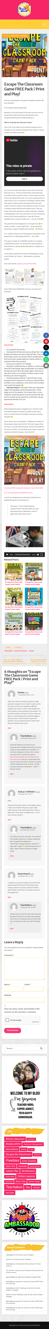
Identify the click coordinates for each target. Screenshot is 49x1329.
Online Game (10, 1176)
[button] (24, 536)
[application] (24, 536)
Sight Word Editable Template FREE (29, 1277)
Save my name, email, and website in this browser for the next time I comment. (21, 1010)
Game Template (29, 1161)
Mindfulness (28, 1171)
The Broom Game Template (25, 1255)
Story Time (20, 1181)
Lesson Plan (12, 1171)
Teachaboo (23, 36)
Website (7, 995)
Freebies (31, 651)
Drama (23, 1149)
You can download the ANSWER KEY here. (18, 493)
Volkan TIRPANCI (27, 791)
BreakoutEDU (8, 651)
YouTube (10, 1192)
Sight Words (9, 1181)
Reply (9, 728)
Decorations (12, 1149)
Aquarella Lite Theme (16, 1325)
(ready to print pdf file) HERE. (26, 264)
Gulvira (8, 1259)
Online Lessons (26, 1176)
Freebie (8, 647)
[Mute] (38, 554)
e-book (31, 1149)
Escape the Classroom (20, 651)
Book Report (31, 1139)
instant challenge (35, 1166)
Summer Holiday (34, 1181)
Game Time (10, 1166)
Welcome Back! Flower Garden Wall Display (38, 661)
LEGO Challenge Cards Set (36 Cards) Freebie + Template (13, 661)
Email (27, 984)
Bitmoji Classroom (15, 1139)
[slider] (22, 554)
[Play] (7, 554)
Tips (27, 1187)
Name (7, 984)
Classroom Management (33, 1144)
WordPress (36, 1325)
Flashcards (37, 1155)
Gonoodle (22, 1166)
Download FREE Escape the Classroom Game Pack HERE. (24, 488)
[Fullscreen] (42, 554)
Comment (9, 955)
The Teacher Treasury (13, 1270)
